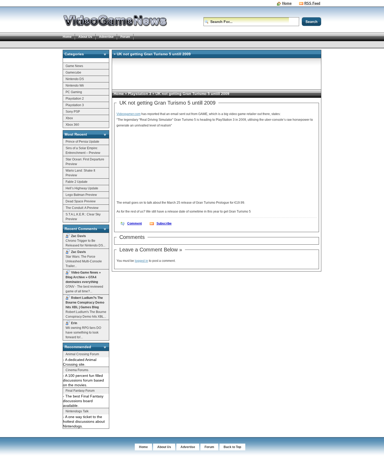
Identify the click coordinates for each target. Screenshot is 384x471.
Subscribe (164, 223)
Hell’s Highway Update (82, 188)
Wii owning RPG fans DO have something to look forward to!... (83, 330)
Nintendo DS (75, 79)
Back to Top (232, 447)
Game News (74, 66)
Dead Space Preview (81, 201)
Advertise (106, 37)
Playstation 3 (75, 105)
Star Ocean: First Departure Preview (85, 162)
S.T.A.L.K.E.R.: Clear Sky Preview (83, 217)
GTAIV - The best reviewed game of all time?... (84, 282)
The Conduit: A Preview (82, 208)
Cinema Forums (77, 370)
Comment (134, 223)
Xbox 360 (72, 124)
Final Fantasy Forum (80, 390)
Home (287, 3)
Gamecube (73, 72)
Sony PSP (73, 111)
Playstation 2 (75, 98)
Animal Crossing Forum (82, 354)
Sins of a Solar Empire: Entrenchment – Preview (83, 150)
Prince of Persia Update (82, 141)
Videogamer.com (129, 114)
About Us (85, 37)
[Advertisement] (158, 44)
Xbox (69, 118)
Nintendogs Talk (77, 411)
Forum (125, 37)
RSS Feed (312, 3)
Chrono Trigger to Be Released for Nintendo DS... (85, 240)
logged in (141, 261)
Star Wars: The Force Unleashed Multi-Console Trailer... (84, 259)
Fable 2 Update (77, 182)
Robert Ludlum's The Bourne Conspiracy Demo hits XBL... (86, 307)
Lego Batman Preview (81, 195)
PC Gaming (74, 92)
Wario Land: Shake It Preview (80, 173)
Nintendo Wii (75, 85)
